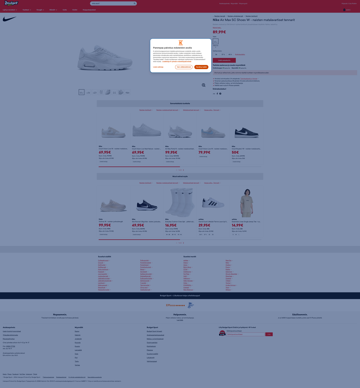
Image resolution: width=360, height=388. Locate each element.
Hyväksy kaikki (201, 67)
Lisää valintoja (158, 67)
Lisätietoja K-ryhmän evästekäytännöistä (176, 61)
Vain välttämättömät (184, 67)
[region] (180, 55)
